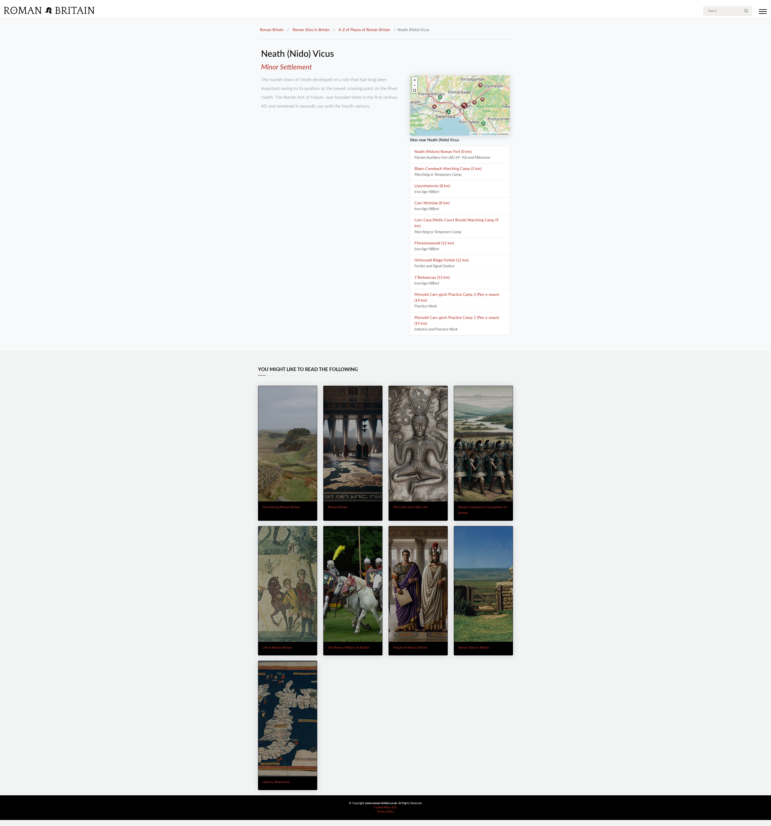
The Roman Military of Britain (348, 647)
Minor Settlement (286, 67)
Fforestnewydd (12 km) (434, 243)
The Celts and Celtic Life (410, 507)
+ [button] (415, 80)
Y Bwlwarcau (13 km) (432, 278)
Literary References (276, 782)
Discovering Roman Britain (281, 507)
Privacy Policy (385, 811)
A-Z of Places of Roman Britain (364, 30)
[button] (414, 90)
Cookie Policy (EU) (385, 807)
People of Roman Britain (410, 647)
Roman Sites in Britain (311, 30)
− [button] (415, 85)
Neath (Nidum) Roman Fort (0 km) (443, 152)
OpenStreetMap (489, 133)
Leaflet (473, 133)
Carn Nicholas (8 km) (432, 203)
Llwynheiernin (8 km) (432, 186)
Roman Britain (272, 30)
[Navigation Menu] (763, 12)
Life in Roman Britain (277, 647)
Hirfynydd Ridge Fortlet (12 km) (441, 260)
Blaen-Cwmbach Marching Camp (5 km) (447, 169)
